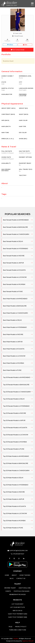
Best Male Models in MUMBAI (13, 363)
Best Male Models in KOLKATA (13, 349)
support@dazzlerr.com (18, 550)
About (14, 575)
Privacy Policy (20, 626)
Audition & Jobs (25, 588)
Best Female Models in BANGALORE (15, 227)
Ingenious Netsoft (28, 641)
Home (7, 575)
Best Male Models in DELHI (12, 320)
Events (8, 591)
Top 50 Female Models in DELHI (13, 399)
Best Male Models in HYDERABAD (15, 327)
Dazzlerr (16, 638)
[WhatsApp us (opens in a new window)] (19, 558)
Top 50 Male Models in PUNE (13, 528)
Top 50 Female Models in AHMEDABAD (16, 377)
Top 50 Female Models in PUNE (13, 449)
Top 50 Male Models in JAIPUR (13, 499)
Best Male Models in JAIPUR (12, 341)
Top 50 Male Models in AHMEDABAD (16, 456)
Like (25, 44)
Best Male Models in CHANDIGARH (15, 313)
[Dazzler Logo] (9, 3)
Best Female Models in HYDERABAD (15, 248)
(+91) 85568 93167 (18, 554)
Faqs (10, 626)
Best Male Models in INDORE (13, 334)
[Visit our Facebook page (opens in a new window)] (9, 558)
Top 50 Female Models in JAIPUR (14, 420)
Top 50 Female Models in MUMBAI (15, 442)
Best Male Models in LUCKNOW (14, 356)
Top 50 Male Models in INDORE (14, 492)
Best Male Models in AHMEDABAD (15, 298)
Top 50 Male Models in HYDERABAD (15, 485)
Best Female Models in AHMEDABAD (16, 220)
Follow (10, 44)
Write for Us (17, 610)
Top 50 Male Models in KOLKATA (14, 506)
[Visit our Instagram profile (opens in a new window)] (14, 558)
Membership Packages (17, 594)
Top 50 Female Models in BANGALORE (16, 384)
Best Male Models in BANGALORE (15, 306)
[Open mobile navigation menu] (32, 3)
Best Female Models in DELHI (13, 241)
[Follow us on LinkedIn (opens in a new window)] (24, 558)
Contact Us (20, 578)
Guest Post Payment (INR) (17, 617)
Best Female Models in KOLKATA (14, 270)
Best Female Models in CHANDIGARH (16, 234)
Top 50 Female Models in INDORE (14, 413)
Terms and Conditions (17, 630)
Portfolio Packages (21, 591)
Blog (12, 578)
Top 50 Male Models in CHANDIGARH (16, 470)
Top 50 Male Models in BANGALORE (15, 463)
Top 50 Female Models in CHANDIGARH (17, 392)
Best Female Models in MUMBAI (14, 284)
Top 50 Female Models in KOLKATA (15, 427)
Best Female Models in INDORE (13, 256)
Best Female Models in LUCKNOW (15, 277)
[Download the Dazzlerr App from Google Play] (17, 564)
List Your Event (17, 604)
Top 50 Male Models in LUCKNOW (15, 513)
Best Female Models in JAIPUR (13, 263)
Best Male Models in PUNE (12, 370)
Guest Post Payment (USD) (17, 614)
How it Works (25, 575)
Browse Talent (10, 588)
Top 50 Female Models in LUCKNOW (15, 435)
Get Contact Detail (18, 49)
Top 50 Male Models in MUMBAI (14, 520)
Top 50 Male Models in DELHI (13, 477)
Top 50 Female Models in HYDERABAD (16, 406)
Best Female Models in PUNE (13, 291)
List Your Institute (17, 607)
